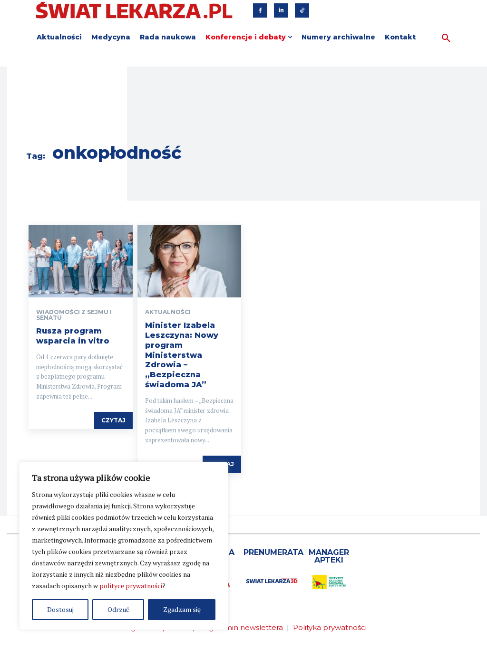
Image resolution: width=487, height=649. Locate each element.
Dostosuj (60, 609)
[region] (123, 546)
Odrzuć (118, 609)
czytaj (113, 420)
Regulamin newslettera (241, 627)
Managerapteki (329, 556)
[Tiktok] (302, 10)
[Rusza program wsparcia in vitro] (81, 261)
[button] (446, 38)
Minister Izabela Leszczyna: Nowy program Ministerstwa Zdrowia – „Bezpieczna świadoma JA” (181, 355)
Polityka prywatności (330, 627)
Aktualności (168, 312)
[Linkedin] (281, 10)
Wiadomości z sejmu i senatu (74, 315)
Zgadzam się (182, 609)
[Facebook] (260, 10)
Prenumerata (273, 552)
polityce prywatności (130, 585)
